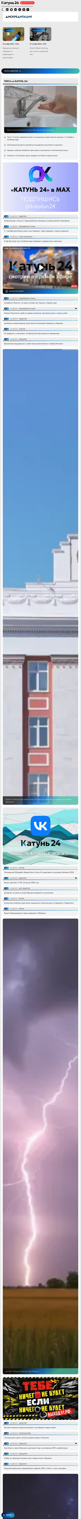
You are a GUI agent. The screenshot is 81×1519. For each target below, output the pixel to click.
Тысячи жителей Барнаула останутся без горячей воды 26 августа (30, 130)
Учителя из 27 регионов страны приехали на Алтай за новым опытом (32, 155)
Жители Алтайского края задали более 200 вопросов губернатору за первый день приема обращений (38, 800)
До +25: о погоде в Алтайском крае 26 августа (22, 1371)
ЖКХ (20, 888)
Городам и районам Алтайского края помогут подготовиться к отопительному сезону (37, 150)
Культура (22, 329)
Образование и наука (27, 226)
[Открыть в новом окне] (7, 10)
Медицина (28, 237)
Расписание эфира (16, 291)
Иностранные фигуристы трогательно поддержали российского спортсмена (35, 145)
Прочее (21, 868)
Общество (9, 30)
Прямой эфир (28, 3)
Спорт (21, 237)
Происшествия (38, 30)
